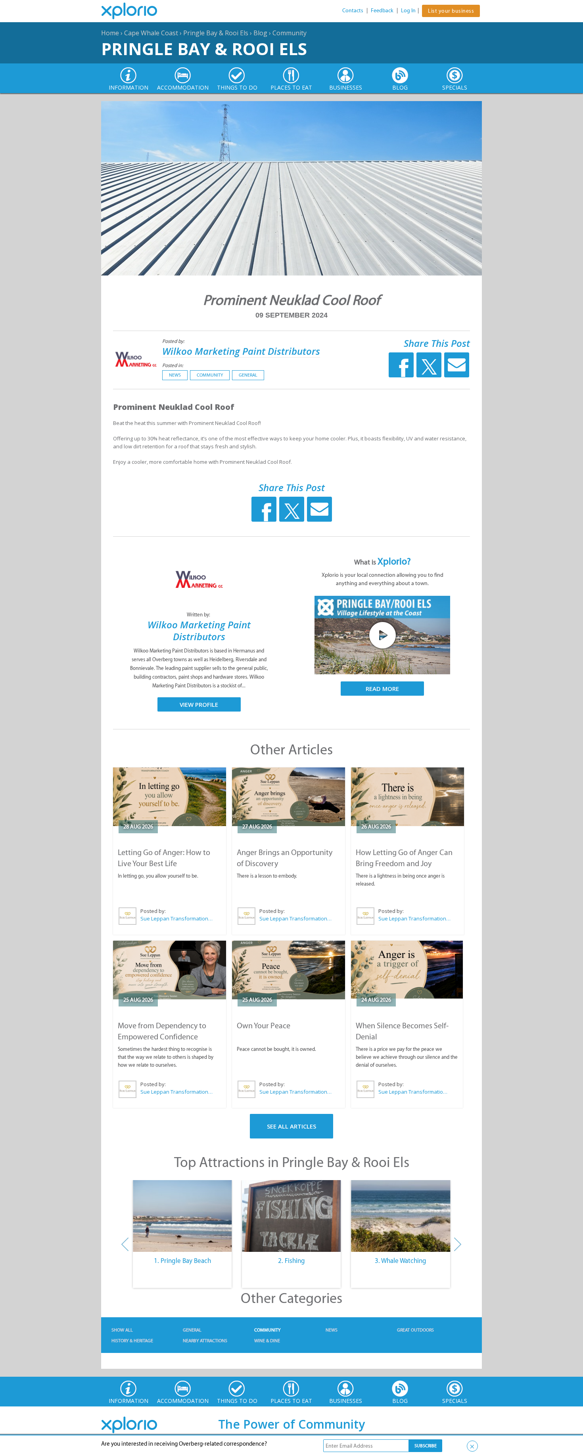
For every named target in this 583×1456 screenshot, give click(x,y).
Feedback (382, 10)
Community (289, 33)
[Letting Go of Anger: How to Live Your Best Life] (169, 796)
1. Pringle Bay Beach (182, 1261)
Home (110, 33)
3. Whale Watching (400, 1261)
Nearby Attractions (205, 1340)
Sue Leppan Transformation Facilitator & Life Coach (176, 918)
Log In (408, 10)
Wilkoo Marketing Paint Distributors (241, 351)
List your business (451, 11)
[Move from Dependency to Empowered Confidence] (169, 970)
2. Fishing (291, 1261)
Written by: (199, 615)
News (175, 375)
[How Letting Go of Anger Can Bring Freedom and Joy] (407, 796)
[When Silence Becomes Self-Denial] (407, 970)
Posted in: (172, 365)
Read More (382, 689)
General (248, 375)
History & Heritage (132, 1340)
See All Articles (291, 1126)
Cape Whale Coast (151, 33)
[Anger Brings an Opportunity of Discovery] (288, 796)
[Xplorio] (135, 11)
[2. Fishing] (291, 1216)
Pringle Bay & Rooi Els (215, 33)
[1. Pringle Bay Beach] (182, 1216)
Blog (260, 33)
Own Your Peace (263, 1025)
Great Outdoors (415, 1330)
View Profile (199, 704)
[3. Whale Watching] (400, 1216)
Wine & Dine (267, 1340)
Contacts (352, 10)
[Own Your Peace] (288, 970)
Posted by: (174, 341)
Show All (122, 1330)
